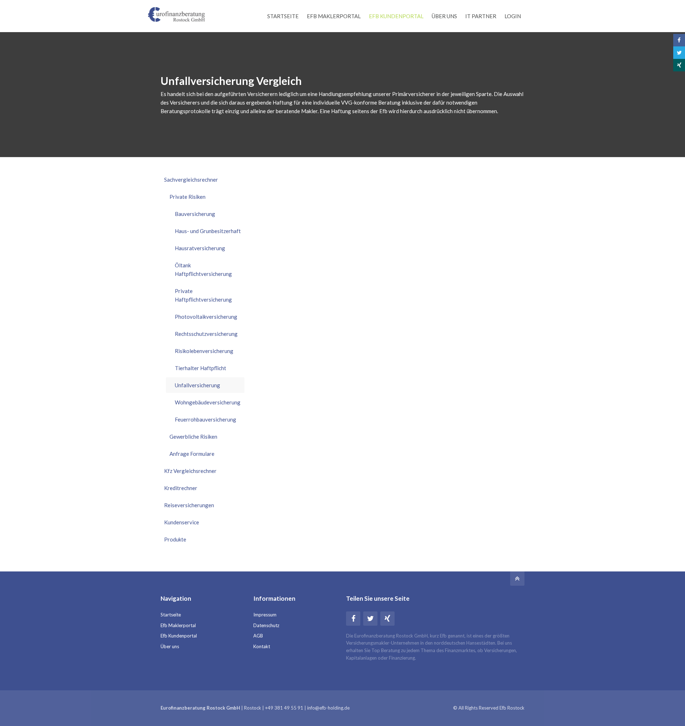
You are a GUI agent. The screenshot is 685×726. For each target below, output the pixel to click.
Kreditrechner (180, 488)
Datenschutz (266, 625)
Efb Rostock (511, 708)
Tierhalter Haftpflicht (200, 368)
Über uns (444, 16)
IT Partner (480, 16)
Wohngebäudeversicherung (207, 402)
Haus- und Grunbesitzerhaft (208, 231)
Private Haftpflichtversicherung (203, 295)
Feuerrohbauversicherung (205, 419)
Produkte (175, 539)
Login (512, 16)
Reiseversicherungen (189, 505)
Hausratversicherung (200, 248)
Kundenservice (181, 522)
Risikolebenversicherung (204, 351)
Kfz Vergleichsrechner (190, 471)
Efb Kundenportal (396, 16)
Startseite (283, 16)
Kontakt (261, 646)
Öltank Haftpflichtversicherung (203, 269)
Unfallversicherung (197, 385)
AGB (258, 636)
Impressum (264, 614)
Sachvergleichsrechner (191, 179)
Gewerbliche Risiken (193, 436)
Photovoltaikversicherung (206, 316)
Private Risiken (187, 196)
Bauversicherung (195, 214)
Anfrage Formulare (191, 453)
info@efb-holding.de (328, 708)
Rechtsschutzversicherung (206, 334)
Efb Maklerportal (334, 16)
